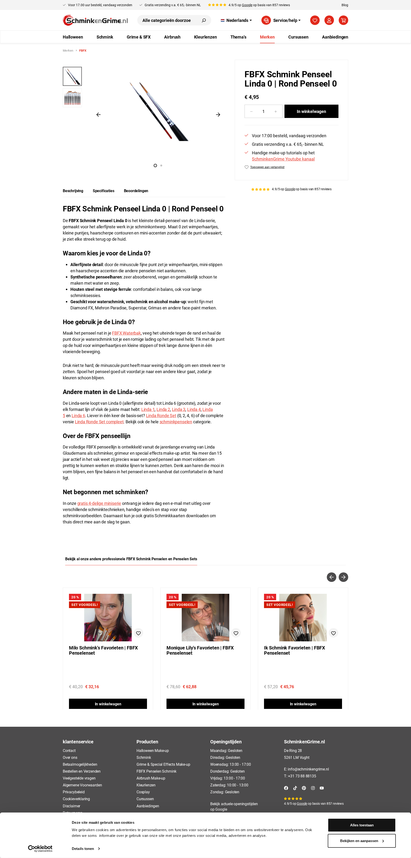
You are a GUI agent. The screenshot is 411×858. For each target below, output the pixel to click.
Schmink (144, 757)
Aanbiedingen (148, 805)
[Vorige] (98, 114)
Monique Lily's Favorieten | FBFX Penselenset (200, 650)
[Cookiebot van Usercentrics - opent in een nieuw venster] (40, 848)
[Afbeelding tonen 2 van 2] (161, 165)
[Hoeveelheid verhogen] (276, 111)
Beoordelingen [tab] (136, 190)
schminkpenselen (176, 421)
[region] (144, 114)
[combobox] (166, 20)
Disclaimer (71, 805)
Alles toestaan (362, 825)
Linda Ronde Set (161, 415)
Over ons (70, 757)
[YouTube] (322, 787)
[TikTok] (295, 787)
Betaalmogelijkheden (80, 764)
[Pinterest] (304, 787)
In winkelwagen (311, 111)
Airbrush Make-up (151, 777)
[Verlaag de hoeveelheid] (251, 111)
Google (247, 5)
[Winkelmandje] (343, 20)
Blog (345, 5)
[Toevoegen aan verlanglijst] (138, 633)
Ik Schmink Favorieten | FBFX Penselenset (294, 650)
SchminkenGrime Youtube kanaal (283, 159)
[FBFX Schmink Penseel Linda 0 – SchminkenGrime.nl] (158, 110)
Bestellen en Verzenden (82, 771)
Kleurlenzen (146, 784)
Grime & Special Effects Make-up (163, 764)
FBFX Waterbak (126, 333)
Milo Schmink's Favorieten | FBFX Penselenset (103, 650)
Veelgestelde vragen (79, 777)
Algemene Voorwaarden (82, 784)
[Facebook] (286, 787)
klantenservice (78, 741)
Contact (69, 750)
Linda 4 (194, 409)
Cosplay (143, 791)
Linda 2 (163, 409)
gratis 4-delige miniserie (99, 503)
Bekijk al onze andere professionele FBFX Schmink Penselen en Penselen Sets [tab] (131, 558)
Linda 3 (179, 409)
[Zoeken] (203, 20)
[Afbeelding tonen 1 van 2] (155, 165)
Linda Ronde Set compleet (99, 421)
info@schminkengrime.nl (308, 768)
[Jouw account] (329, 20)
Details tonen (83, 849)
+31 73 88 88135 (302, 775)
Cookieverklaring (76, 798)
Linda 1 (148, 409)
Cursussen (145, 798)
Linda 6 (78, 415)
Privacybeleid (74, 791)
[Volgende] (218, 114)
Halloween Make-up (153, 750)
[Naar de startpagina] (95, 20)
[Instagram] (313, 787)
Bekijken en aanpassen (359, 840)
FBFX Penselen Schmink (156, 771)
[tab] (73, 190)
